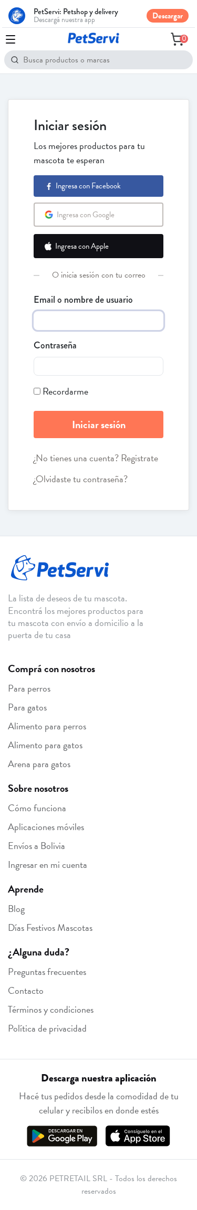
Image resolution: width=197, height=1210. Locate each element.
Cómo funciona (37, 808)
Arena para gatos (39, 764)
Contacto (26, 990)
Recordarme (65, 391)
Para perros (29, 688)
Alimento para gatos (45, 745)
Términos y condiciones (51, 1009)
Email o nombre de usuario (83, 299)
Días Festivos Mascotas (50, 927)
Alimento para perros (47, 726)
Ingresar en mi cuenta (47, 864)
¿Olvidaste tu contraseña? (81, 479)
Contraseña (55, 345)
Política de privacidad (47, 1028)
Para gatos (27, 707)
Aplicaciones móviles (46, 827)
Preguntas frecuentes (47, 971)
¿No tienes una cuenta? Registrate (96, 458)
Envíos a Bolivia (36, 845)
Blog (16, 908)
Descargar (167, 16)
